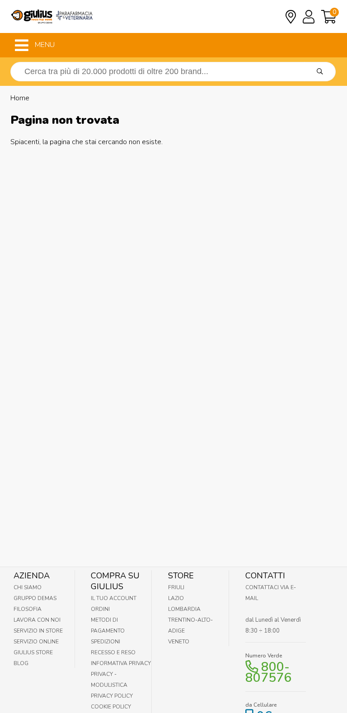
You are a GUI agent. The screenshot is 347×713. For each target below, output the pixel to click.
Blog (21, 663)
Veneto (178, 641)
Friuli (176, 587)
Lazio (176, 598)
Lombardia (184, 609)
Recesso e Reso (113, 652)
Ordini (100, 609)
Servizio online (36, 641)
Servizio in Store (38, 630)
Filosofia (28, 609)
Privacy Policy (112, 695)
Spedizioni (105, 641)
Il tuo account (113, 598)
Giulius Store (33, 652)
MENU (44, 45)
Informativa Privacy (121, 663)
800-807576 (268, 672)
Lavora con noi (37, 620)
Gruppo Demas (35, 598)
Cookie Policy (111, 706)
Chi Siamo (28, 587)
